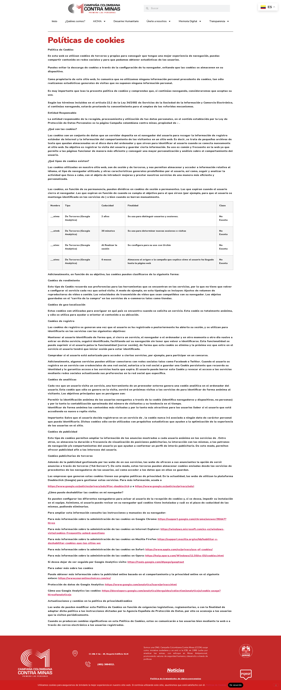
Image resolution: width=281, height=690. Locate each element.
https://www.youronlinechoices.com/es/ (84, 578)
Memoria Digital (188, 21)
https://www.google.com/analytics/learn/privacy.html (141, 584)
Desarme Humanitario (126, 21)
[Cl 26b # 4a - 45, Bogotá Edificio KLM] (75, 653)
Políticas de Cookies (216, 685)
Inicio (54, 21)
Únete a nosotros (157, 21)
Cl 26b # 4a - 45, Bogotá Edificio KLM (108, 654)
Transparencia (217, 21)
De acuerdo (236, 685)
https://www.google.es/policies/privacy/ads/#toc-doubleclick (88, 486)
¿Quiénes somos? (75, 21)
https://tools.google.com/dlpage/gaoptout (155, 562)
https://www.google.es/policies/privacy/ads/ (164, 486)
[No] (276, 685)
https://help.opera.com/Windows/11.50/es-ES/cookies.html (184, 555)
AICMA (97, 21)
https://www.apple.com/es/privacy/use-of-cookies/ (179, 549)
